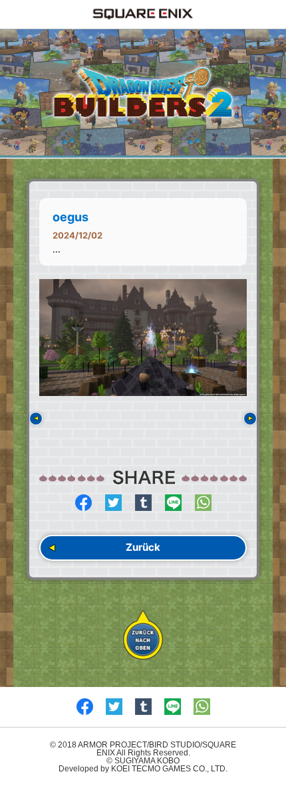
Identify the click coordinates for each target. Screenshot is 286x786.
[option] (143, 337)
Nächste (250, 418)
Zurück (143, 547)
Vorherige (36, 418)
